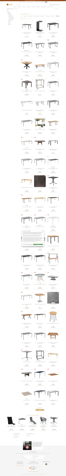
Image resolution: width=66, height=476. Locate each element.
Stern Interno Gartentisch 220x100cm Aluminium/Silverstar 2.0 (53, 149)
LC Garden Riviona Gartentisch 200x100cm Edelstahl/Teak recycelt (27, 323)
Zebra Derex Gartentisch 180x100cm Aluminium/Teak (40, 207)
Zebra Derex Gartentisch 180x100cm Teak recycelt (26, 187)
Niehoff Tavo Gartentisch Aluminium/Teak (40, 71)
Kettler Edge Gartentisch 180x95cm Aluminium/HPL (53, 400)
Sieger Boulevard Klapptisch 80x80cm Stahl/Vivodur (53, 188)
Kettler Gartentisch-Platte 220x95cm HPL (40, 187)
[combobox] (57, 16)
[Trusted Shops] (45, 2)
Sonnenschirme (38, 6)
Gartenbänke (9, 23)
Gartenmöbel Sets (28, 6)
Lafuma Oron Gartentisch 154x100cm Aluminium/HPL (26, 227)
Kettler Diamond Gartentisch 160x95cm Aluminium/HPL (53, 168)
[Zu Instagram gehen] (30, 471)
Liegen (8, 22)
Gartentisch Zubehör (11, 19)
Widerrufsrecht (29, 474)
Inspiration (48, 6)
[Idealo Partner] (46, 2)
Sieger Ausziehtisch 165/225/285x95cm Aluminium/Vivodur (39, 381)
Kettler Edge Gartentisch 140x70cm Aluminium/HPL (53, 72)
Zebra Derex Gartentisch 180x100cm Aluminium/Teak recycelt (40, 246)
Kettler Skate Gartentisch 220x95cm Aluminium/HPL (53, 52)
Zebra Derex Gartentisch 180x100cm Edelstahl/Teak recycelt (53, 362)
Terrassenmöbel (37, 453)
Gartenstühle (23, 6)
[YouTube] (37, 471)
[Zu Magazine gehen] (28, 471)
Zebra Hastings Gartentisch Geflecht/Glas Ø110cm (40, 284)
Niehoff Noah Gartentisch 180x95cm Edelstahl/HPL (40, 52)
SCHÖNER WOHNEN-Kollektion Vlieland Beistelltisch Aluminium (40, 33)
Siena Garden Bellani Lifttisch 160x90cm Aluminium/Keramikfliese (53, 284)
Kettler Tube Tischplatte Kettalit (53, 304)
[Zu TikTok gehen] (35, 471)
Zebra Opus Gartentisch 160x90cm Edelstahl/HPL (40, 400)
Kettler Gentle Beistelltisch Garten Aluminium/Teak (53, 323)
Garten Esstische (10, 15)
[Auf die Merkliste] (31, 20)
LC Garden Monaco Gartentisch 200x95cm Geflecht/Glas (40, 149)
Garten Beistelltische (11, 16)
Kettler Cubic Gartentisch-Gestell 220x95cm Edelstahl (27, 304)
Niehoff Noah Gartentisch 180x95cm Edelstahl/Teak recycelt (53, 129)
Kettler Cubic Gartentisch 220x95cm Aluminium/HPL (27, 284)
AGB (24, 474)
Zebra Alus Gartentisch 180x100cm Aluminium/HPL (53, 207)
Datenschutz (26, 474)
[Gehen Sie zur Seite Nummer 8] (34, 411)
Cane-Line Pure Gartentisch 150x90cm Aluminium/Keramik (53, 33)
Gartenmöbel (17, 453)
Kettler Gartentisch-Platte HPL (26, 400)
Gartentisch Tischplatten (11, 18)
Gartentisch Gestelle (11, 17)
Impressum (22, 474)
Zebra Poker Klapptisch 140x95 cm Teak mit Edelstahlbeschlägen (53, 343)
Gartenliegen (44, 453)
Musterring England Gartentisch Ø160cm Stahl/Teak (26, 72)
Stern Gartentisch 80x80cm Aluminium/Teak (40, 304)
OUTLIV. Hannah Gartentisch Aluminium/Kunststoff (53, 227)
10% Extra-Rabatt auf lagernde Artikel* (32, 0)
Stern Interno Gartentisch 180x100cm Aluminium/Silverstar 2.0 (26, 33)
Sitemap (39, 474)
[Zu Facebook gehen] (32, 471)
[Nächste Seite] (45, 411)
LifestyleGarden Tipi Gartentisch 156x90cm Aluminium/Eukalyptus (53, 265)
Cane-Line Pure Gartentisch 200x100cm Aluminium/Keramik (26, 129)
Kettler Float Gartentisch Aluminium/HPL (40, 226)
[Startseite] (10, 5)
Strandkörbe (9, 24)
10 (40, 411)
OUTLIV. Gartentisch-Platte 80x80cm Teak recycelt (53, 381)
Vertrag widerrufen (33, 474)
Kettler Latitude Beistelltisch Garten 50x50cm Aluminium (26, 91)
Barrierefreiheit (36, 474)
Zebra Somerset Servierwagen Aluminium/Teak (40, 129)
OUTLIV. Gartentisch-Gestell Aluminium (26, 149)
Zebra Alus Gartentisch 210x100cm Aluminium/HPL (40, 323)
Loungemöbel (33, 6)
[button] (58, 423)
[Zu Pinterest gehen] (33, 471)
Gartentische (19, 6)
